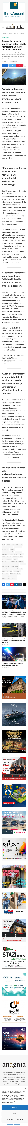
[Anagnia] (15, 27)
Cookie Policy (10, 1124)
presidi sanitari (14, 566)
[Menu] (3, 27)
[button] (25, 1088)
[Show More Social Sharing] (24, 65)
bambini (4, 547)
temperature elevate (15, 573)
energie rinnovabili (7, 559)
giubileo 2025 (5, 561)
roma (3, 571)
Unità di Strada (6, 578)
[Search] (25, 27)
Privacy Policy (17, 1124)
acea (3, 544)
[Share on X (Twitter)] (12, 65)
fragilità (15, 559)
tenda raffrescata (6, 576)
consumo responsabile (8, 551)
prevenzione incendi (7, 568)
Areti (21, 544)
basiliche (10, 547)
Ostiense (23, 564)
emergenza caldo (6, 556)
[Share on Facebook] (5, 65)
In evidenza (5, 37)
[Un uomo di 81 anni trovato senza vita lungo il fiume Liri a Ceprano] (14, 654)
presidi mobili (5, 566)
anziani (8, 544)
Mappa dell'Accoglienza (17, 561)
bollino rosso (18, 547)
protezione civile (18, 568)
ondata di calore (6, 564)
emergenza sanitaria (18, 556)
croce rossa (18, 551)
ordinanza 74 (15, 564)
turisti (14, 576)
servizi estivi (5, 573)
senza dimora (17, 571)
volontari (14, 578)
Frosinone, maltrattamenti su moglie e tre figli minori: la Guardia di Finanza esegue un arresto (14, 640)
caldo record (5, 549)
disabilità (21, 554)
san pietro (9, 571)
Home (3, 33)
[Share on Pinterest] (19, 65)
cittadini (12, 549)
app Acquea (15, 544)
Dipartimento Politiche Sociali (9, 554)
